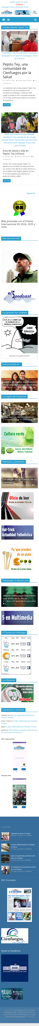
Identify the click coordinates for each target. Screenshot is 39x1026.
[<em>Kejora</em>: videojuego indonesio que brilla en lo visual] (19, 587)
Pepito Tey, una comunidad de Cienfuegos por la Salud (17, 70)
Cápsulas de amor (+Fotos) (20, 833)
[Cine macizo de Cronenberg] (19, 403)
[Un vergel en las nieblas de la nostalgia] (19, 469)
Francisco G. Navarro (24, 485)
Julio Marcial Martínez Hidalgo (27, 601)
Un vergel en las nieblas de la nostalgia (19, 481)
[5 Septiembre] (3, 19)
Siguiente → (32, 193)
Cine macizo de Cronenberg (18, 417)
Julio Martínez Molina (25, 387)
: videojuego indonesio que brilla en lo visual (19, 597)
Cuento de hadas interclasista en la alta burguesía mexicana (20, 383)
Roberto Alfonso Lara (23, 156)
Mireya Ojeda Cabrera (25, 80)
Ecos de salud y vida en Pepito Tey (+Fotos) (16, 152)
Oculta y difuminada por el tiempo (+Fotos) (21, 727)
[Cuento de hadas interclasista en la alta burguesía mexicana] (19, 371)
